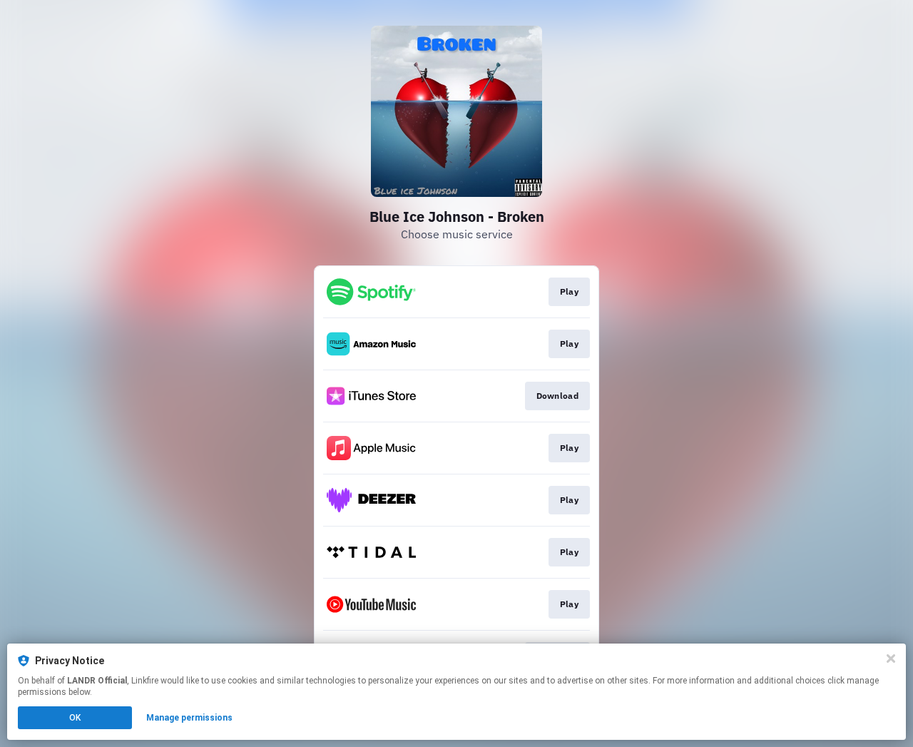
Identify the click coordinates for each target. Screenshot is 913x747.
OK (75, 718)
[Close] (890, 658)
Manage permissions (189, 718)
